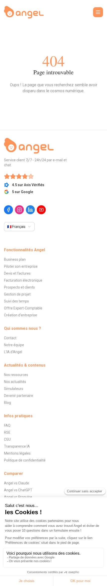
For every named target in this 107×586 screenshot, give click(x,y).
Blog (7, 403)
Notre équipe (14, 345)
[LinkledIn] (30, 209)
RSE (7, 432)
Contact (10, 338)
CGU (7, 439)
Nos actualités (15, 382)
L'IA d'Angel (13, 352)
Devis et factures (17, 273)
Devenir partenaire (18, 396)
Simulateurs (13, 389)
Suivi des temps (16, 301)
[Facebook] (8, 209)
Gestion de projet (17, 294)
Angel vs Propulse (18, 497)
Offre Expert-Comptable (23, 308)
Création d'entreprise (20, 315)
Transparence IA (17, 446)
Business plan (15, 259)
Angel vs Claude (16, 483)
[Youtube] (41, 209)
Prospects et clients (19, 287)
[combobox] (19, 226)
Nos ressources (16, 375)
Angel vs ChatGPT (18, 490)
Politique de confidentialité (25, 460)
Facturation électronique (23, 280)
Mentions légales (17, 453)
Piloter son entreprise (21, 266)
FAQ (7, 425)
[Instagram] (19, 209)
